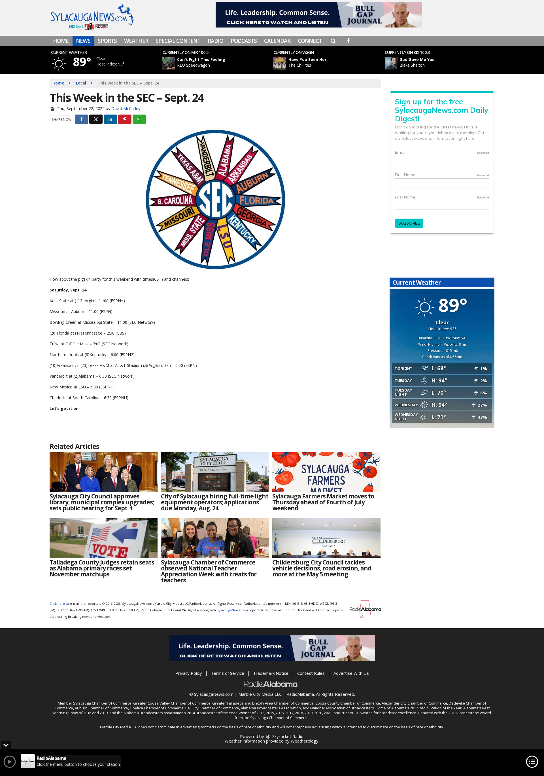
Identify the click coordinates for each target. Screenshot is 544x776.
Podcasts (244, 41)
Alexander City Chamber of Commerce (414, 703)
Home (61, 41)
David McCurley (125, 108)
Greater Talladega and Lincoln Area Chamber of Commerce (263, 703)
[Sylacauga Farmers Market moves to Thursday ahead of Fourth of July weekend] (326, 472)
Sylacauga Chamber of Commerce (102, 703)
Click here (57, 603)
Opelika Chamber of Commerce (157, 708)
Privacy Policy (188, 673)
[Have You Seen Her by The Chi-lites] (279, 63)
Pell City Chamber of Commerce (212, 708)
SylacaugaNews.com (232, 610)
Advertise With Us (351, 673)
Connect (310, 41)
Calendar (277, 41)
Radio (215, 41)
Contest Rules (311, 673)
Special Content (178, 41)
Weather (136, 41)
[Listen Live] (219, 63)
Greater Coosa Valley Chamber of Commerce (172, 703)
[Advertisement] (319, 15)
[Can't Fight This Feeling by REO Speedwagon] (168, 63)
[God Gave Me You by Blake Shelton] (391, 63)
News (83, 41)
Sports (107, 41)
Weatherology (304, 741)
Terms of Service (227, 673)
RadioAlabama (300, 694)
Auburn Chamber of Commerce (101, 708)
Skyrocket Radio (287, 736)
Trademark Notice (270, 673)
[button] (333, 41)
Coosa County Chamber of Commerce (347, 703)
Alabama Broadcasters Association (271, 708)
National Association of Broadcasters (342, 708)
